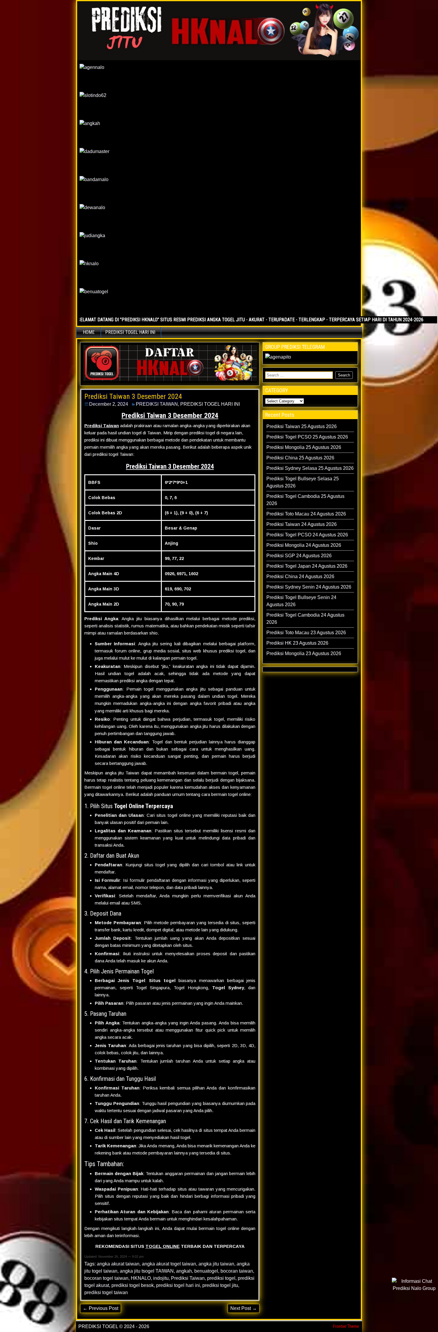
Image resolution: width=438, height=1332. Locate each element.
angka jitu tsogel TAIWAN (147, 1271)
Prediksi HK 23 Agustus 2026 (297, 643)
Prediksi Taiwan (188, 1278)
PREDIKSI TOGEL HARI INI (130, 332)
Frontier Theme (346, 1326)
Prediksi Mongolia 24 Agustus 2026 (303, 545)
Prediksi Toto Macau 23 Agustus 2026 (306, 632)
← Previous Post (100, 1308)
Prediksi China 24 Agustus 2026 (300, 576)
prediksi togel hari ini (178, 1285)
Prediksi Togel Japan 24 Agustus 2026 (306, 566)
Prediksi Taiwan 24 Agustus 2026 (301, 524)
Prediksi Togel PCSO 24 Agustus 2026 (307, 534)
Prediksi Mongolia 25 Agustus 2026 (303, 447)
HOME (88, 332)
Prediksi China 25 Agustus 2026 (300, 457)
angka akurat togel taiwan (169, 1263)
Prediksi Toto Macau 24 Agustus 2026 (306, 513)
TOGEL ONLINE (162, 1246)
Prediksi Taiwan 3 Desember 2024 (133, 396)
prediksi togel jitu (220, 1285)
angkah (184, 1271)
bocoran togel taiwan (106, 1278)
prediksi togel (221, 1278)
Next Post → (243, 1308)
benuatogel (206, 1271)
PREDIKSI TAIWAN (157, 404)
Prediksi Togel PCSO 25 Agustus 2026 (307, 436)
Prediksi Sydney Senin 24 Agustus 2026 (308, 586)
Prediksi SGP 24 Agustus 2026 (299, 555)
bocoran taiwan (236, 1271)
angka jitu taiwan (216, 1263)
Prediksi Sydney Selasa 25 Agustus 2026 (310, 468)
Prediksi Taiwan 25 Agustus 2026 (301, 426)
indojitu (161, 1278)
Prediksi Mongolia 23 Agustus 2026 (303, 653)
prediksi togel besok (132, 1285)
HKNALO (141, 1278)
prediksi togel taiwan (106, 1292)
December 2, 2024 (108, 404)
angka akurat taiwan (118, 1263)
